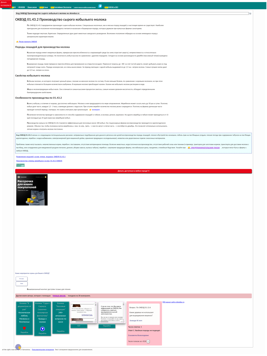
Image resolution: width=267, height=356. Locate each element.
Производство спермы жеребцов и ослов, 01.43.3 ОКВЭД (39, 161)
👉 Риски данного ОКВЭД (26, 42)
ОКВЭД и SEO (113, 7)
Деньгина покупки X (6, 3)
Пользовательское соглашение (43, 350)
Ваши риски (32, 7)
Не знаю (21, 278)
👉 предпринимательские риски (204, 148)
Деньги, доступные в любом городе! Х (133, 171)
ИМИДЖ (21, 7)
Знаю (21, 283)
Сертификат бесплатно (62, 7)
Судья (45, 7)
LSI (15, 7)
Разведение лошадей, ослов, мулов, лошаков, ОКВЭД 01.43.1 (40, 157)
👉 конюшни (94, 110)
